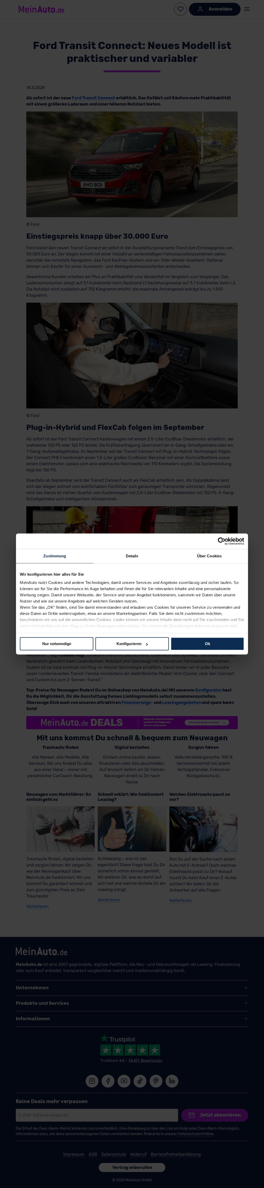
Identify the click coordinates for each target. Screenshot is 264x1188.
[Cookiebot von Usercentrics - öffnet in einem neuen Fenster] (221, 541)
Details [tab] (132, 556)
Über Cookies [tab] (209, 556)
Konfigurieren (129, 643)
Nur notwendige (56, 643)
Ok (207, 643)
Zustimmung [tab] (54, 556)
